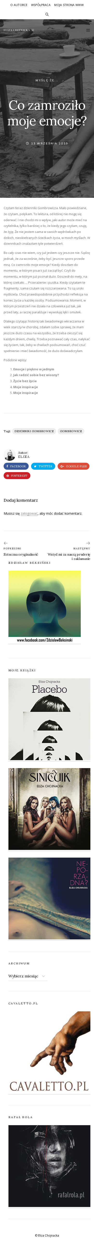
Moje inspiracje (25, 387)
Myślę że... (46, 80)
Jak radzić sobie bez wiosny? (36, 375)
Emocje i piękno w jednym (33, 369)
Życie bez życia (25, 381)
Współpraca (41, 5)
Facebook (17, 466)
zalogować (29, 513)
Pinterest (18, 475)
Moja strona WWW (69, 5)
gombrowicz (71, 431)
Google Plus (76, 466)
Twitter (45, 466)
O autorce (18, 5)
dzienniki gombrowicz (34, 431)
